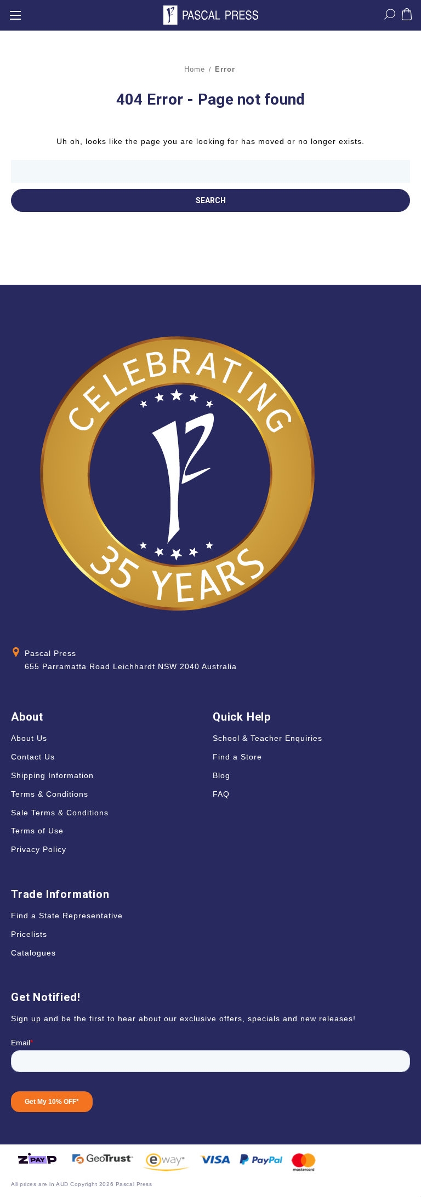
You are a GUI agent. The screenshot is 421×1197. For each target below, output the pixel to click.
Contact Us (33, 756)
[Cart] (407, 16)
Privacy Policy (38, 849)
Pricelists (29, 934)
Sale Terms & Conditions (60, 812)
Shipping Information (52, 775)
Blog (221, 775)
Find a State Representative (67, 915)
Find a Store (237, 756)
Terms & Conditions (49, 794)
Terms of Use (37, 830)
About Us (29, 738)
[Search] (389, 16)
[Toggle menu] (15, 15)
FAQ (221, 794)
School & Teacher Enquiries (267, 738)
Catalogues (33, 952)
